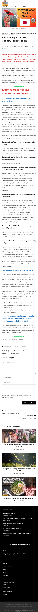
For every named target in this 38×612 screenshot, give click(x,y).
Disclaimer (5, 584)
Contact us (5, 572)
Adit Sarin (7, 48)
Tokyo (13, 34)
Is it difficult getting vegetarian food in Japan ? (19, 498)
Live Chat (5, 575)
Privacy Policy (6, 587)
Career (5, 569)
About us (5, 563)
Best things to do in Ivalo (9, 513)
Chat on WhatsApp (19, 86)
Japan (15, 33)
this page (10, 135)
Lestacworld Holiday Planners (19, 544)
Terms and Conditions (8, 582)
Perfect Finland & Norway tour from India (13, 523)
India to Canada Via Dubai (16, 339)
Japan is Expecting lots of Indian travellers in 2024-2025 (19, 445)
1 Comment (20, 46)
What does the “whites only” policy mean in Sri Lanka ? (17, 533)
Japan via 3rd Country (23, 33)
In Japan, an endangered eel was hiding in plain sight (19, 469)
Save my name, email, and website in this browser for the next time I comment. (17, 396)
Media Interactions (7, 566)
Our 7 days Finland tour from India (12, 528)
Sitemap (5, 594)
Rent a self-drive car (8, 591)
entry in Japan (9, 33)
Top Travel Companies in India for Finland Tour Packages (18, 518)
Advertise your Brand (8, 579)
